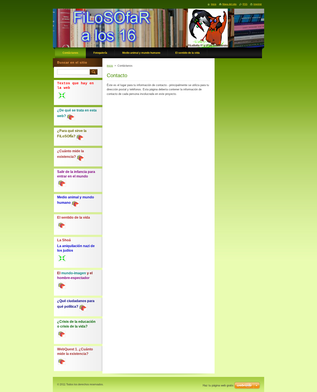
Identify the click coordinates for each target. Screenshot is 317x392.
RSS (245, 4)
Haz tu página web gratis (218, 385)
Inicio (110, 65)
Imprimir (257, 4)
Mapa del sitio (229, 4)
